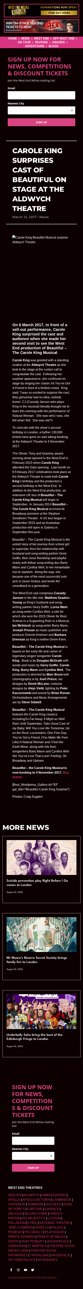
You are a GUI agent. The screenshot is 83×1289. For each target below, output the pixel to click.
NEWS (25, 38)
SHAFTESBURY (33, 1241)
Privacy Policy (35, 1277)
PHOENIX (15, 1232)
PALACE (57, 1227)
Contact (51, 1277)
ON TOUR (24, 42)
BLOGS (53, 46)
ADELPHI (15, 1195)
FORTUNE (34, 1209)
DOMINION (35, 1204)
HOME (12, 38)
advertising (16, 1277)
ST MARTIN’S (37, 1246)
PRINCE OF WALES (51, 1236)
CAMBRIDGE (62, 1199)
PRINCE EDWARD (21, 1236)
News (44, 217)
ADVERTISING (34, 46)
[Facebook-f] (11, 1270)
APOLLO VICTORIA (36, 1199)
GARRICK (52, 1209)
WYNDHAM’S (48, 1259)
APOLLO (14, 1199)
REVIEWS (41, 42)
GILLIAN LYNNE (35, 1213)
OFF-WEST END (64, 38)
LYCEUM (54, 1218)
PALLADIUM (17, 1222)
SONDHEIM (16, 1246)
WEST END (41, 38)
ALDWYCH (32, 1195)
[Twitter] (33, 1270)
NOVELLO (41, 1227)
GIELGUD (15, 1213)
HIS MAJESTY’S (33, 1218)
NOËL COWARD (20, 1227)
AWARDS (58, 42)
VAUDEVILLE (60, 1255)
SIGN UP (41, 122)
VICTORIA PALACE (22, 1259)
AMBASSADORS (54, 1195)
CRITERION (16, 1204)
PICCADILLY (34, 1232)
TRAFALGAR (39, 1255)
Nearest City (16, 103)
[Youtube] (25, 1270)
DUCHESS (53, 1204)
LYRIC (32, 1222)
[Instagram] (18, 1270)
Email (11, 88)
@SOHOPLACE (58, 1241)
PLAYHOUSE (54, 1232)
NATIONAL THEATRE (54, 1222)
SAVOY (13, 1241)
